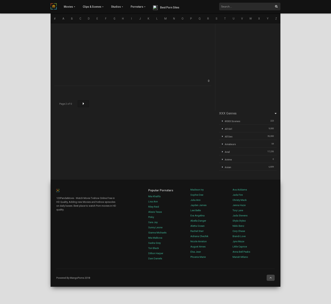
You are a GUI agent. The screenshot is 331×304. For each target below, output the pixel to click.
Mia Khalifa (154, 196)
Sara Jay (153, 222)
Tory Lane (238, 210)
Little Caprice (240, 246)
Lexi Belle (195, 210)
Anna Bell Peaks (241, 251)
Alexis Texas (155, 211)
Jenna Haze (239, 205)
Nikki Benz (238, 225)
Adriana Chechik (199, 236)
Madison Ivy (197, 189)
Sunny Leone (155, 227)
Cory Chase (239, 231)
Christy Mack (240, 200)
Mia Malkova (155, 237)
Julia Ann (195, 200)
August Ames (198, 246)
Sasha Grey (154, 243)
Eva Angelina (197, 215)
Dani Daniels (155, 258)
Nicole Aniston (198, 241)
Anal (227, 151)
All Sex (229, 136)
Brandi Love (239, 236)
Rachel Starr (197, 231)
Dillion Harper (155, 253)
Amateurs (230, 144)
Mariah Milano (240, 257)
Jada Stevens (240, 215)
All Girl (228, 128)
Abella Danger (198, 220)
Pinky (151, 217)
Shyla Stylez (239, 220)
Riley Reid (153, 206)
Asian (228, 167)
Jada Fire (238, 194)
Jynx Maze (238, 241)
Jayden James (198, 205)
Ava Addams (240, 189)
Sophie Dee (196, 194)
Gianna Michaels (157, 232)
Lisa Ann (153, 201)
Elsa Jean (195, 251)
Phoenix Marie (198, 257)
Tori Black (153, 248)
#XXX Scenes (232, 121)
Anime (228, 159)
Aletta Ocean (197, 225)
